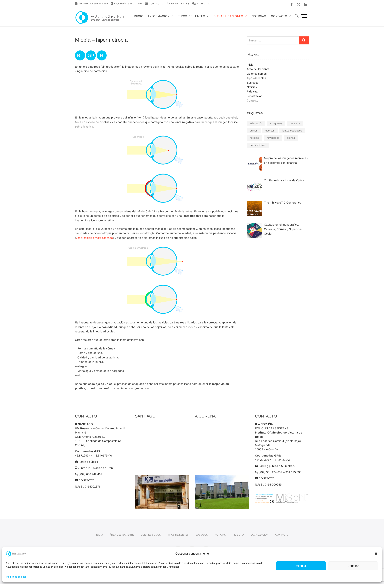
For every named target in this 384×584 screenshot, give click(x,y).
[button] (376, 554)
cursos (254, 130)
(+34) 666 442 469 (90, 474)
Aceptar (301, 565)
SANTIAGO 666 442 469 (93, 3)
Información (158, 16)
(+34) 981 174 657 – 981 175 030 (279, 472)
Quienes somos (257, 73)
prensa (291, 137)
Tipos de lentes (191, 16)
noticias (254, 137)
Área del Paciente (258, 69)
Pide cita (252, 91)
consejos (295, 123)
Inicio (139, 16)
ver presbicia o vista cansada (94, 237)
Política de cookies (16, 576)
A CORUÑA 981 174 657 (128, 3)
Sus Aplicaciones (228, 16)
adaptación (256, 123)
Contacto (252, 100)
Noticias (259, 16)
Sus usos (252, 82)
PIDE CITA (203, 3)
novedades (273, 137)
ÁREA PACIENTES (178, 3)
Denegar (353, 565)
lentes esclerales (292, 130)
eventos (270, 130)
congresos (276, 123)
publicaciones (258, 145)
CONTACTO (156, 3)
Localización (254, 96)
